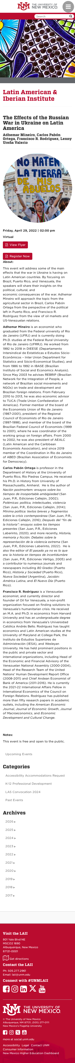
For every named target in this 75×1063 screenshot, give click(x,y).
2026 (9, 821)
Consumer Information (18, 1049)
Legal (25, 1045)
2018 (8, 887)
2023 (9, 846)
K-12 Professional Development (28, 783)
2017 (8, 895)
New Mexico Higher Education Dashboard (31, 1053)
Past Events (14, 800)
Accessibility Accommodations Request (35, 775)
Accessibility (11, 1045)
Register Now (19, 256)
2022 (9, 854)
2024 (9, 838)
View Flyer (17, 245)
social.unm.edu (24, 1039)
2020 (9, 871)
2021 (8, 862)
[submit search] (70, 16)
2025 (9, 830)
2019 (8, 879)
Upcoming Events (18, 754)
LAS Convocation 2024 (23, 792)
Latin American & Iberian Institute (30, 95)
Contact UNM (40, 1045)
